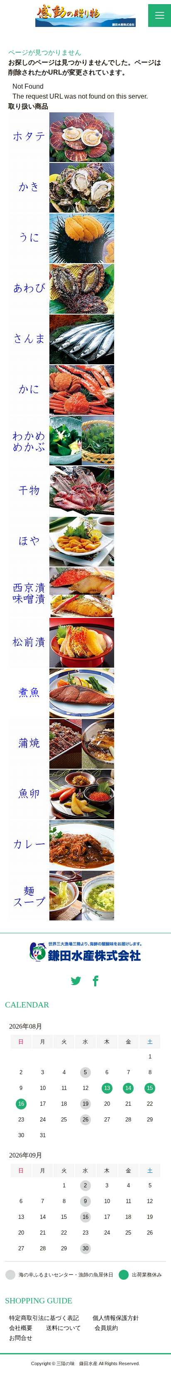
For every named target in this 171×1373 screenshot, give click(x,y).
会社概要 (20, 1328)
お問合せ (20, 1338)
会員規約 (106, 1328)
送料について (63, 1328)
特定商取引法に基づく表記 (44, 1318)
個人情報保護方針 (116, 1318)
